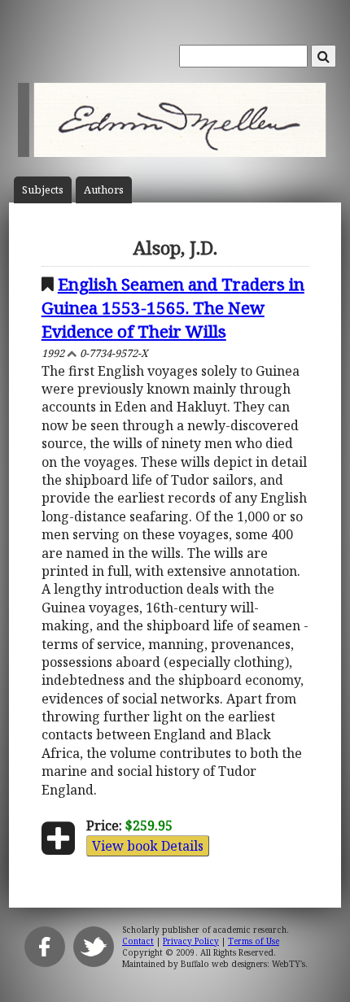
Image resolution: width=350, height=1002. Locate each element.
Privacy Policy (191, 941)
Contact (138, 941)
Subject (42, 190)
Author (104, 190)
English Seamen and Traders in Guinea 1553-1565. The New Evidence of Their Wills (173, 307)
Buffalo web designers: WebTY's (243, 963)
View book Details (147, 846)
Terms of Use (253, 941)
